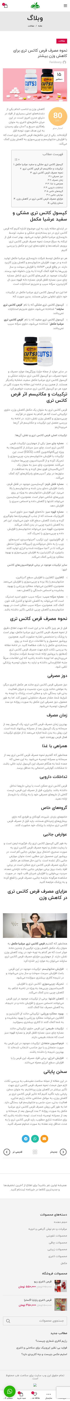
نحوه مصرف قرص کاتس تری (48, 173)
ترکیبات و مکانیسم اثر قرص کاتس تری (43, 168)
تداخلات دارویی (55, 187)
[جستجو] (8, 1321)
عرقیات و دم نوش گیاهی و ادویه (47, 1229)
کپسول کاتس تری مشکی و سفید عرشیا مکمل (39, 164)
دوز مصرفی (57, 176)
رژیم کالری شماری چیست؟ (51, 1341)
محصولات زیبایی (57, 1249)
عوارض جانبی (57, 194)
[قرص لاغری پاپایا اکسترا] (60, 1304)
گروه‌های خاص (56, 191)
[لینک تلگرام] (26, 1139)
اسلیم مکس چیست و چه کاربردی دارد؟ (44, 1354)
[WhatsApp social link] (35, 1139)
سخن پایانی (57, 203)
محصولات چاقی (58, 1243)
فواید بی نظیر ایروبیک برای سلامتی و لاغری (41, 1348)
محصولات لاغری (57, 1256)
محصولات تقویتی (56, 1236)
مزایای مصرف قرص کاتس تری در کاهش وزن (40, 199)
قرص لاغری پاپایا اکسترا (38, 1300)
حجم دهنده (60, 1222)
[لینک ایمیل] (44, 1139)
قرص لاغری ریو (43, 1281)
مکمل (64, 1263)
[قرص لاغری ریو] (60, 1286)
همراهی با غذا (56, 183)
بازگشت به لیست (35, 1152)
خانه (40, 26)
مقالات (31, 26)
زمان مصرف (57, 180)
